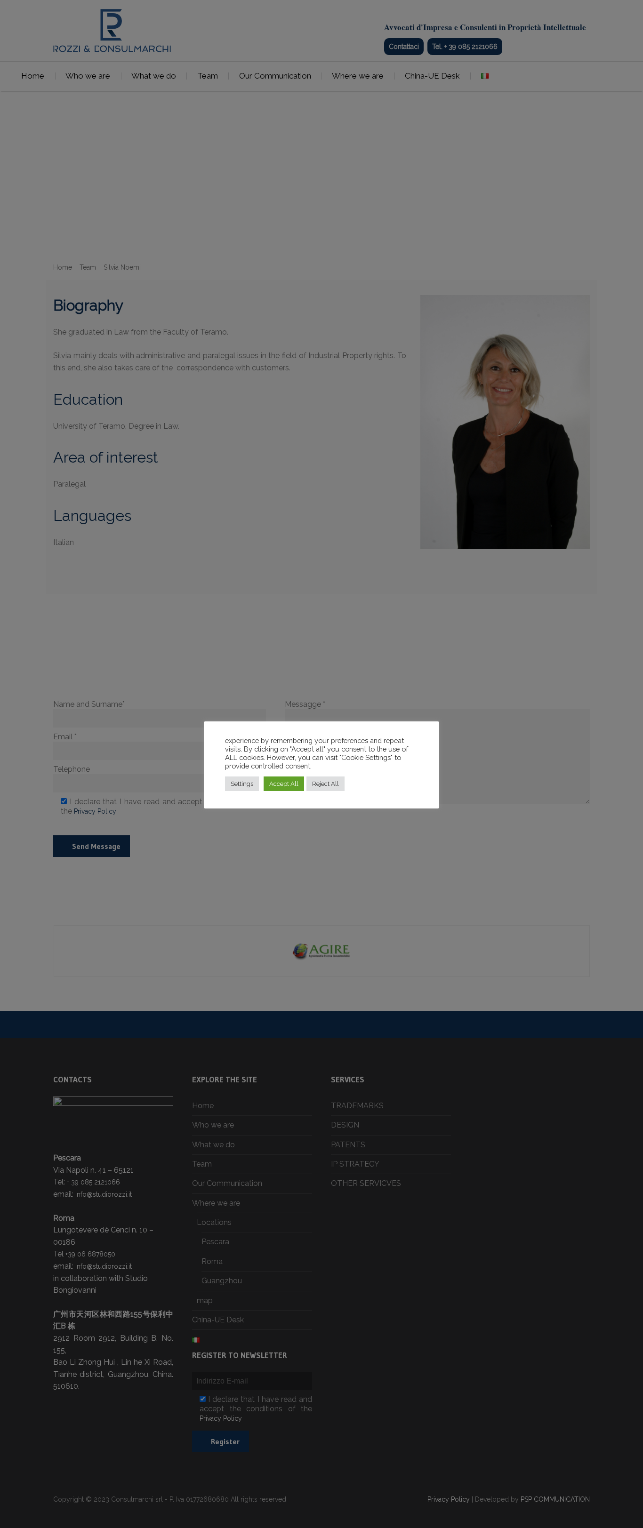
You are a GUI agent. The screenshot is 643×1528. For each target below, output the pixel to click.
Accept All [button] (283, 783)
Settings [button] (242, 783)
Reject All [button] (325, 783)
